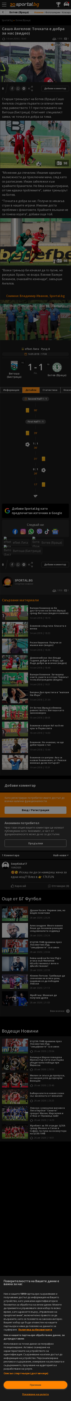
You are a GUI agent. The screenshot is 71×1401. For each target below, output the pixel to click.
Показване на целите (35, 1394)
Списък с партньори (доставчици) (26, 1373)
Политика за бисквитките (35, 1329)
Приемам (35, 1384)
